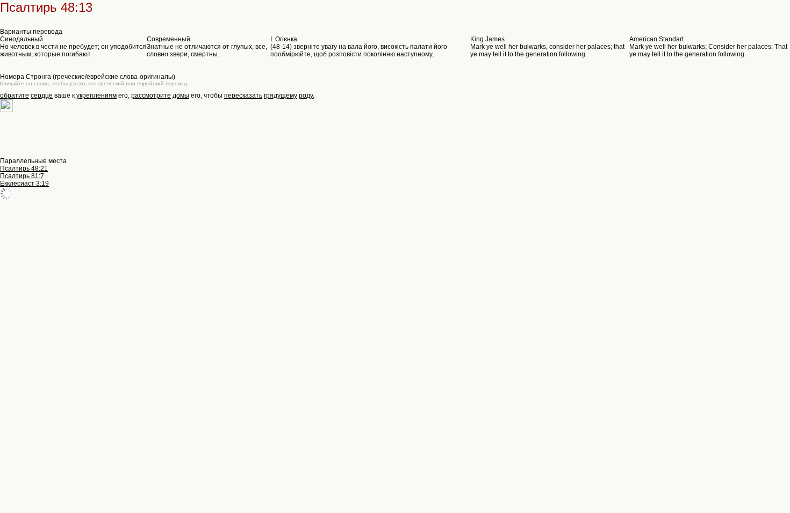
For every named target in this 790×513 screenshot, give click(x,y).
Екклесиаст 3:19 (24, 183)
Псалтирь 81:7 (22, 176)
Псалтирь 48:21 (24, 168)
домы (181, 95)
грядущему (280, 95)
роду (306, 95)
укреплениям (96, 95)
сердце (42, 95)
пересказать (243, 95)
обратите (14, 95)
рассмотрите (151, 95)
